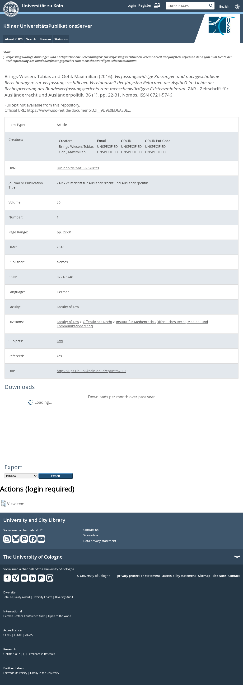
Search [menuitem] (31, 39)
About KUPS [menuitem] (14, 39)
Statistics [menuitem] (61, 39)
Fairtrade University (15, 673)
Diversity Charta (43, 597)
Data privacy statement (99, 541)
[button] (3, 503)
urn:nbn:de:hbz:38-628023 (78, 168)
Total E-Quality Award (17, 597)
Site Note (219, 576)
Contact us (90, 530)
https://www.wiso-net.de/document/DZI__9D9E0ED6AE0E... (79, 110)
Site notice (90, 535)
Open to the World (59, 616)
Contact (234, 576)
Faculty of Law (68, 321)
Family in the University (44, 673)
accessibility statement (179, 576)
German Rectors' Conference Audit (24, 616)
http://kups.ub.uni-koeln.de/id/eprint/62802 (91, 371)
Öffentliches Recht (97, 321)
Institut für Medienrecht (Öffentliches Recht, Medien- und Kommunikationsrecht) (132, 323)
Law (60, 341)
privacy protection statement (138, 576)
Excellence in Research (39, 654)
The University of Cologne (33, 557)
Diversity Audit (64, 597)
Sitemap (204, 576)
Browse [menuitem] (45, 39)
